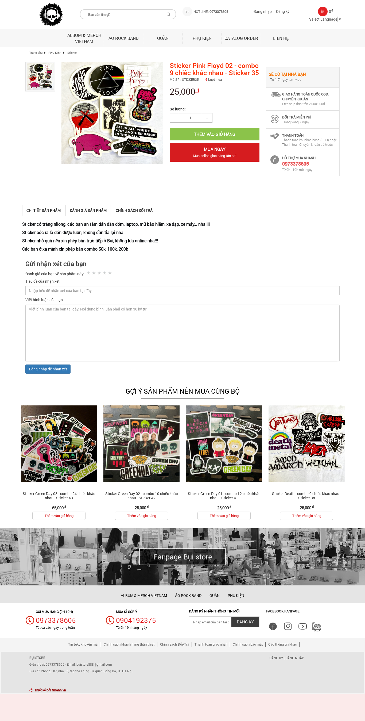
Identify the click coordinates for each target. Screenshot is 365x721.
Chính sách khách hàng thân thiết (129, 644)
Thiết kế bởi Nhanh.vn (50, 690)
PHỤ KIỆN (54, 53)
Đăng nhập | (263, 11)
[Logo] (51, 14)
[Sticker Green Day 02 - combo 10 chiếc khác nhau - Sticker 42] (141, 443)
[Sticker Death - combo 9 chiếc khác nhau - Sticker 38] (307, 443)
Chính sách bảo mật (248, 644)
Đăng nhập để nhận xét (48, 368)
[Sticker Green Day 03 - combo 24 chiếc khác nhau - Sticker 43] (59, 443)
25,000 (184, 91)
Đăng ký (282, 11)
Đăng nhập (294, 658)
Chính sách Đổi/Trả (174, 644)
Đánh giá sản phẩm (88, 210)
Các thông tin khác (282, 644)
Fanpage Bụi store (182, 556)
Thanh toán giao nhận (211, 644)
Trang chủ (35, 53)
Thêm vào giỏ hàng (59, 515)
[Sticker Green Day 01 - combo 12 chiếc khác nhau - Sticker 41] (224, 443)
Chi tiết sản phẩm (43, 210)
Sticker (72, 53)
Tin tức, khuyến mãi (83, 644)
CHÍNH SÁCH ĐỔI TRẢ (134, 210)
